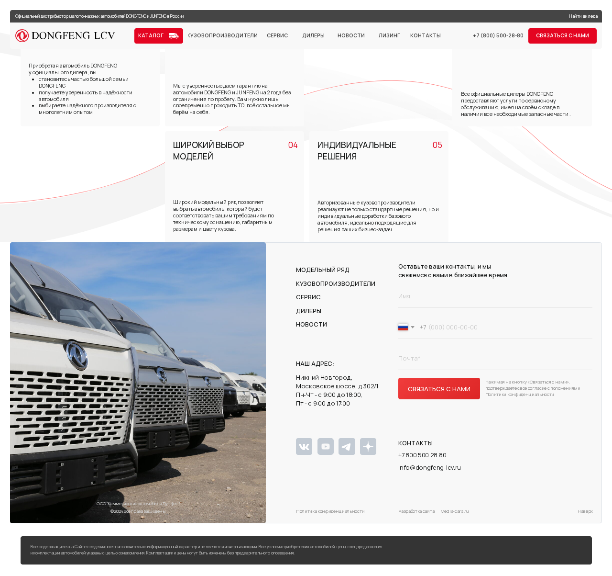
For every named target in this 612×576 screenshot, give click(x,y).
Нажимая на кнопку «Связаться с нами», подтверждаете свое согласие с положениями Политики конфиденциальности (532, 388)
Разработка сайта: (417, 511)
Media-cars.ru (454, 511)
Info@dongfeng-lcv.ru (429, 467)
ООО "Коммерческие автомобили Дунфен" (138, 503)
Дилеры (308, 310)
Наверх (585, 511)
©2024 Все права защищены (137, 511)
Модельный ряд (323, 269)
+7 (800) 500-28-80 (498, 35)
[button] (562, 36)
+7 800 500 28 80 (422, 455)
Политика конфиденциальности (330, 511)
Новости (311, 324)
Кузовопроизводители (335, 283)
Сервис (308, 297)
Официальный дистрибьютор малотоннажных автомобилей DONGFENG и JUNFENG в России (99, 16)
